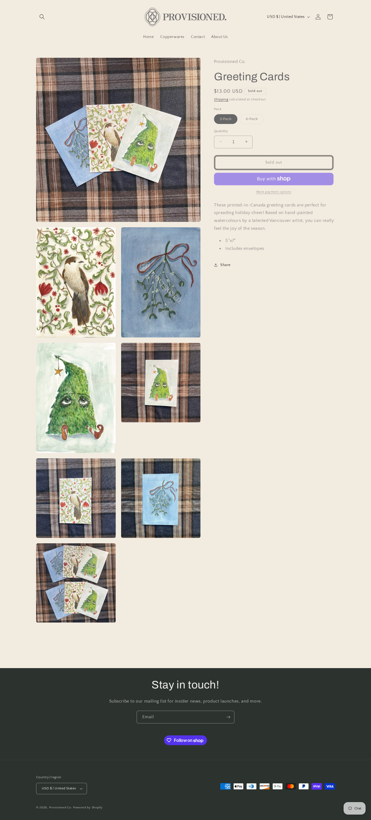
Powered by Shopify (88, 807)
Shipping (221, 99)
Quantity (221, 131)
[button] (42, 17)
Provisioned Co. (60, 807)
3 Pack (228, 120)
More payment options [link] (273, 191)
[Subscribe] (228, 717)
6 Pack (255, 120)
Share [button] (225, 265)
